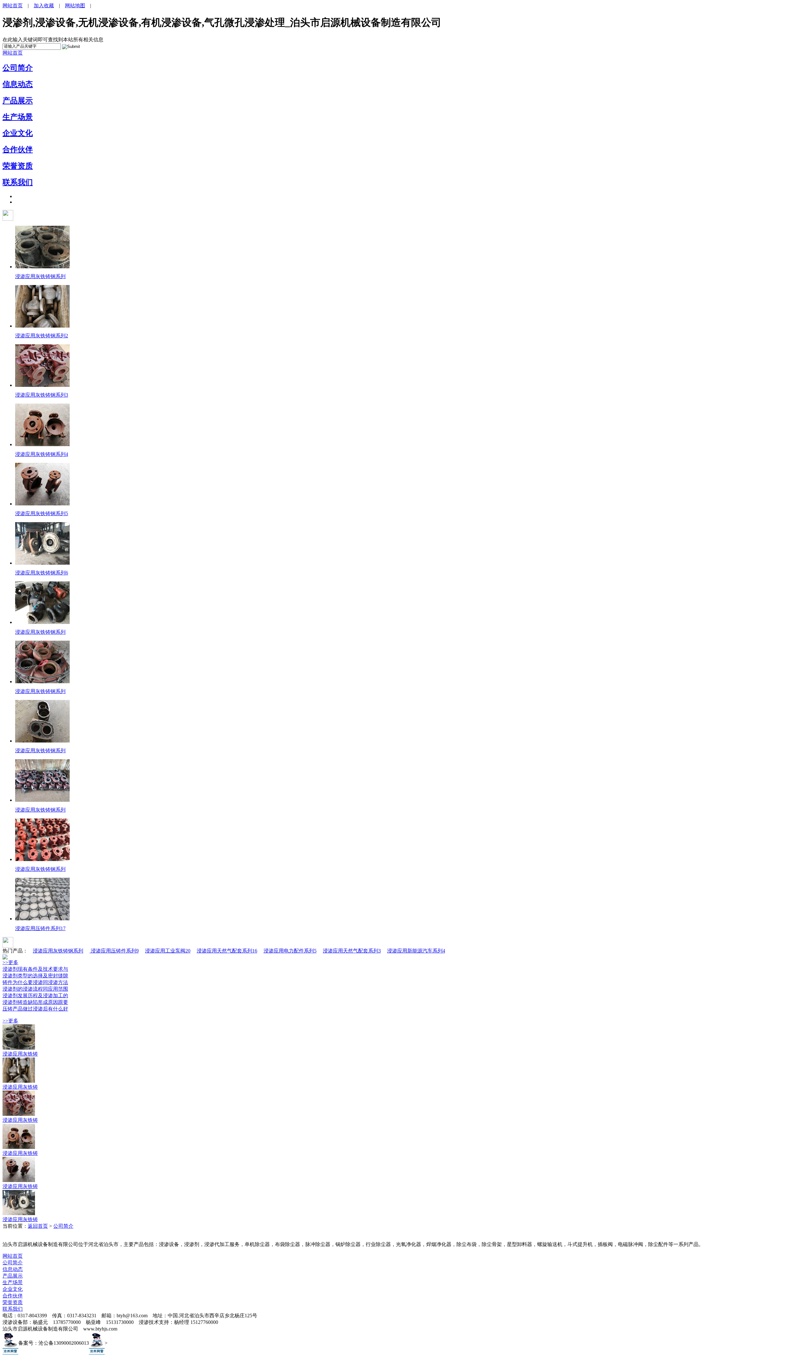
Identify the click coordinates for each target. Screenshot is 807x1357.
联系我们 (18, 182)
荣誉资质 (18, 166)
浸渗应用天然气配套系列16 (227, 950)
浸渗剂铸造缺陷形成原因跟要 (35, 1002)
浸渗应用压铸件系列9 (114, 950)
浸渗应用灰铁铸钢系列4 (41, 454)
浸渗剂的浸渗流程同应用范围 (35, 989)
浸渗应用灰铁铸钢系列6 (41, 572)
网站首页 (13, 5)
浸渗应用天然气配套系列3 (352, 950)
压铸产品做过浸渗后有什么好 (35, 1008)
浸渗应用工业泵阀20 (167, 950)
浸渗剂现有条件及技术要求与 (35, 969)
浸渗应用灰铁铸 (20, 1054)
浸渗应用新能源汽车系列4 (416, 950)
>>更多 (10, 962)
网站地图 (75, 5)
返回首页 (38, 1226)
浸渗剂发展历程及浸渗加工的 (35, 995)
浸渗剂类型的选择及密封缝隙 (35, 975)
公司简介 (18, 68)
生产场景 (18, 117)
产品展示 (18, 100)
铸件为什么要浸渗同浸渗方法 (35, 982)
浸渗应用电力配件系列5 (290, 950)
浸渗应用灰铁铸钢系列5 (41, 513)
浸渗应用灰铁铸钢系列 (40, 276)
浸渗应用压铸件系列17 (40, 928)
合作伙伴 (18, 149)
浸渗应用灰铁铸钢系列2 (41, 335)
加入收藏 (44, 5)
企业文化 (18, 133)
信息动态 (18, 84)
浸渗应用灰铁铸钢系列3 (41, 395)
